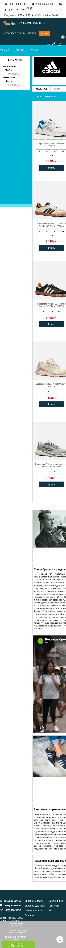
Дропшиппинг (56, 901)
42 (47, 151)
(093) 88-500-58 (44, 4)
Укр (60, 4)
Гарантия (29, 915)
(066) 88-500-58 (17, 4)
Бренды (32, 33)
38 (51, 311)
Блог (51, 910)
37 (44, 311)
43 (55, 151)
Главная (4, 50)
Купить (51, 168)
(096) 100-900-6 (17, 9)
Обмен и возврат (34, 910)
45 (51, 155)
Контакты (54, 905)
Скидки (44, 33)
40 (59, 311)
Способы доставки (35, 905)
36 (47, 391)
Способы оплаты (34, 901)
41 (40, 151)
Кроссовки (14, 74)
